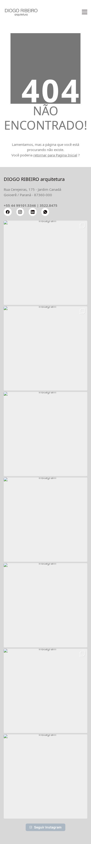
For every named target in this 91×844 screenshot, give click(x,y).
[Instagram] (20, 212)
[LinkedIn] (33, 212)
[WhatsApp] (45, 212)
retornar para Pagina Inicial (55, 155)
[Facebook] (8, 212)
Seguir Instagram (48, 827)
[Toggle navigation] (84, 12)
